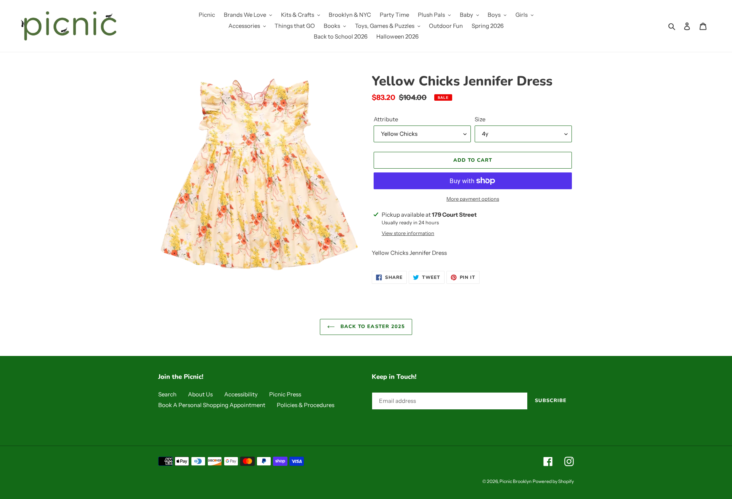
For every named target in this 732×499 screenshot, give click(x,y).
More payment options (472, 199)
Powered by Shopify (553, 481)
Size (480, 119)
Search (167, 394)
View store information (408, 233)
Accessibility (241, 394)
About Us (200, 394)
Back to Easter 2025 (372, 326)
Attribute (386, 119)
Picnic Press (285, 394)
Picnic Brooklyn (515, 481)
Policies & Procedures (305, 405)
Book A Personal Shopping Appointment (211, 405)
